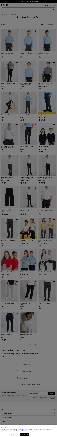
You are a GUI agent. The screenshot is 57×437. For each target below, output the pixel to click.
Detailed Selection (14, 434)
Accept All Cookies (24, 434)
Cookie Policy (22, 430)
